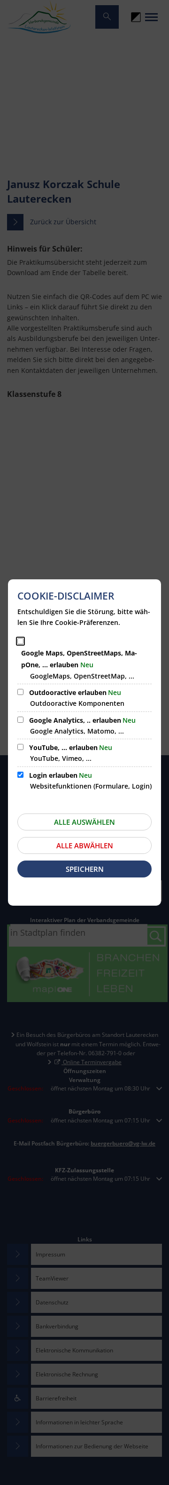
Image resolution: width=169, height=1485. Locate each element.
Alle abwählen (84, 845)
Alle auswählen (84, 822)
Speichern (85, 869)
